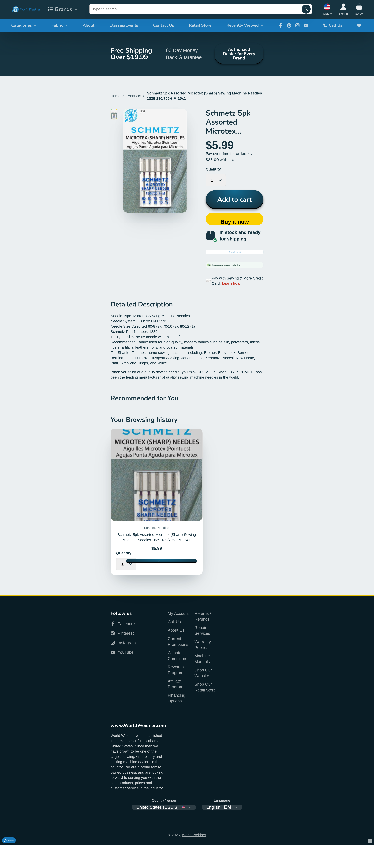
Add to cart (234, 199)
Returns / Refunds (202, 616)
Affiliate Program (175, 684)
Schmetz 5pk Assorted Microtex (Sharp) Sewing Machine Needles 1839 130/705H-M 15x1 (157, 502)
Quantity (213, 169)
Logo (25, 9)
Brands (63, 9)
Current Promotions (178, 641)
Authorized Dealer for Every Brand (239, 53)
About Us (176, 630)
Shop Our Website (203, 673)
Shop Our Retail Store (205, 687)
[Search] (306, 9)
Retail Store (200, 25)
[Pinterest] (289, 25)
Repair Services (202, 630)
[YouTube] (306, 25)
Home (115, 96)
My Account (178, 613)
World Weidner (194, 835)
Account (343, 9)
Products (133, 96)
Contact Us (163, 25)
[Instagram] (297, 25)
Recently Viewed (242, 25)
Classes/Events (123, 25)
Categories (21, 25)
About (88, 25)
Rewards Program (176, 670)
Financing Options (176, 698)
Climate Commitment (179, 655)
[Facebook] (280, 25)
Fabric (57, 25)
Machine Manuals (202, 659)
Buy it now (234, 222)
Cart (359, 9)
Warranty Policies (202, 644)
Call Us (335, 25)
